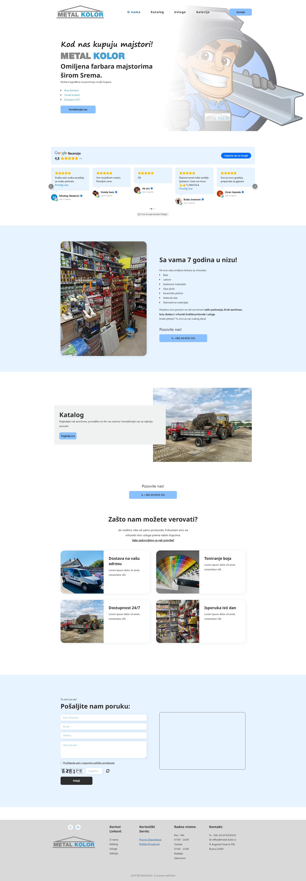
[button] (51, 186)
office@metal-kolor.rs (224, 839)
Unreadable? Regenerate (107, 771)
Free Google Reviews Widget (154, 214)
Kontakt (241, 12)
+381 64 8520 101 (184, 338)
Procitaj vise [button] (144, 188)
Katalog (157, 12)
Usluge (180, 12)
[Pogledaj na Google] (54, 193)
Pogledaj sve (68, 435)
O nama (134, 12)
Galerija (203, 12)
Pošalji (76, 780)
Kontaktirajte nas (78, 109)
